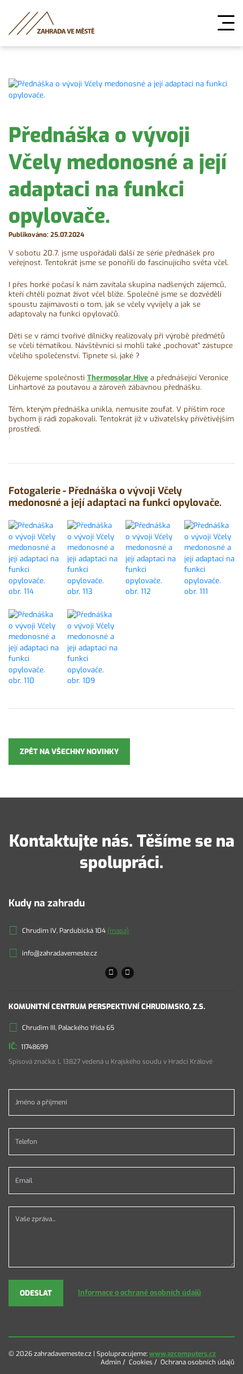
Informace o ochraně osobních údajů (139, 1292)
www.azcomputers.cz (182, 1353)
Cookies (141, 1362)
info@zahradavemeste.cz (59, 953)
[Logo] (51, 23)
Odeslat (36, 1293)
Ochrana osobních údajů (197, 1362)
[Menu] (226, 23)
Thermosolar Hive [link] (117, 377)
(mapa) (118, 930)
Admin (111, 1362)
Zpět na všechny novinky (69, 751)
